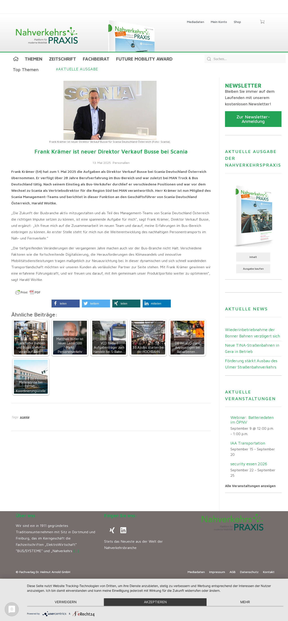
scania (24, 417)
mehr (245, 602)
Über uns (25, 515)
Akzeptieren (155, 602)
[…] (76, 551)
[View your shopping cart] (262, 22)
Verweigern (65, 602)
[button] (66, 303)
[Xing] (112, 530)
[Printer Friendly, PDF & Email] (28, 292)
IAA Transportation (247, 443)
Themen (33, 58)
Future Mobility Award (144, 58)
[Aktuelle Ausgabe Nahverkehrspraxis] (253, 215)
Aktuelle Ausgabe (77, 69)
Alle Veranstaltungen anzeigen (250, 486)
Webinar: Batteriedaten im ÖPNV (252, 420)
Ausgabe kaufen (253, 268)
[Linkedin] (123, 530)
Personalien (121, 163)
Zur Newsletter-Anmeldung (253, 119)
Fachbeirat (96, 58)
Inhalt (253, 256)
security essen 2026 (248, 463)
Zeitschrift (62, 58)
